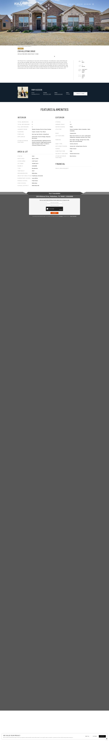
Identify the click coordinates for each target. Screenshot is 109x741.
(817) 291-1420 (47, 94)
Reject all (87, 736)
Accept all (102, 736)
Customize (95, 736)
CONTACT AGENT (80, 93)
